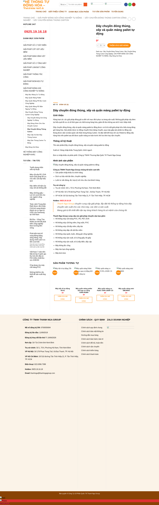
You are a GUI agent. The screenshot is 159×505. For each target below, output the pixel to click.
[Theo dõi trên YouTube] (134, 4)
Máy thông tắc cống (62, 245)
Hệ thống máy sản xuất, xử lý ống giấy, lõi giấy (73, 238)
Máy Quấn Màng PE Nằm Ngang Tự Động (34, 108)
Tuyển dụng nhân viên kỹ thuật (36, 168)
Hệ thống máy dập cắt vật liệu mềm (68, 230)
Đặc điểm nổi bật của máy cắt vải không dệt (38, 187)
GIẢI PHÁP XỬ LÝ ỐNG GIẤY (35, 63)
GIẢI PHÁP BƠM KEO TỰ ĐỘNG (33, 82)
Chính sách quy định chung (91, 327)
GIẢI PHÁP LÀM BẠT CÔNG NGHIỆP (34, 68)
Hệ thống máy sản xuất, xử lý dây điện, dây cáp (73, 242)
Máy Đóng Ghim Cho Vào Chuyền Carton (36, 124)
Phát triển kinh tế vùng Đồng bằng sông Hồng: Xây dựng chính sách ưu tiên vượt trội (37, 238)
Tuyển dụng (117, 12)
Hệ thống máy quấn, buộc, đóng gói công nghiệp (74, 234)
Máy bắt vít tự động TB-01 (62, 289)
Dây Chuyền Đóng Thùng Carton (51, 20)
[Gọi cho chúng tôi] (130, 4)
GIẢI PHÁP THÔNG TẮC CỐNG (33, 75)
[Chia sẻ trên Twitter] (102, 61)
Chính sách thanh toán (90, 354)
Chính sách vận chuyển (90, 347)
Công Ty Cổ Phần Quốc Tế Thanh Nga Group (84, 493)
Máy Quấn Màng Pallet (33, 98)
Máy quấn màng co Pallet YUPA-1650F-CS (105, 289)
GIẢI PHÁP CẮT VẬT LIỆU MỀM (33, 50)
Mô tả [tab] (55, 104)
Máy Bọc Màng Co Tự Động (34, 94)
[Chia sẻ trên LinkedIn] (113, 61)
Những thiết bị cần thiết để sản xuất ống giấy (38, 274)
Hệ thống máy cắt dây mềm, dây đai (69, 226)
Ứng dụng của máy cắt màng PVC (37, 266)
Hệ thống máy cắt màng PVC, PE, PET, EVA (72, 219)
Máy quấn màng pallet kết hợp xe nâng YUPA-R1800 (84, 290)
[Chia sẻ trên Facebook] (98, 61)
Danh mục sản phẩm (79, 12)
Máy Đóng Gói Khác (32, 147)
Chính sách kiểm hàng (89, 350)
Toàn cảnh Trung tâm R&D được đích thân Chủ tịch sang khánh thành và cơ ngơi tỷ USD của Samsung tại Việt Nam (38, 209)
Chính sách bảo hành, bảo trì (92, 339)
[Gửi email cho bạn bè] (106, 61)
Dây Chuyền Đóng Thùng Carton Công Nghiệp (34, 113)
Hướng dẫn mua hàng (89, 335)
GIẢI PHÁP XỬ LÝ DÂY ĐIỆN (34, 45)
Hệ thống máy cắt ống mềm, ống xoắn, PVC (72, 223)
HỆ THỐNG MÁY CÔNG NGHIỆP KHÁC (32, 153)
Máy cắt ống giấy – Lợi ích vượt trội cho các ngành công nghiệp (37, 196)
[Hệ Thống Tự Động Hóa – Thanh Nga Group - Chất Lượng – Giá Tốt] (39, 4)
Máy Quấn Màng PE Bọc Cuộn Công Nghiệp (35, 102)
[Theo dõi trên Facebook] (126, 4)
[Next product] (129, 19)
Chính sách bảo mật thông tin (92, 331)
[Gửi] (85, 4)
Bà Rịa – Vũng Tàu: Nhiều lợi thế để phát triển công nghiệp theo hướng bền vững (38, 224)
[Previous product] (133, 19)
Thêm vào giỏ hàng (119, 45)
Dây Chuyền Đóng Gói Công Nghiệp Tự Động (37, 119)
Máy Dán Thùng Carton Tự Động (36, 141)
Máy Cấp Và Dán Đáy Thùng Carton (34, 136)
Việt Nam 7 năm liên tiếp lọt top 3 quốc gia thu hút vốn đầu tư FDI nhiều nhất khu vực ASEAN (38, 256)
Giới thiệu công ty (57, 12)
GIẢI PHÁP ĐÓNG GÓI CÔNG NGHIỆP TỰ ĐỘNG (60, 18)
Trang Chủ (41, 12)
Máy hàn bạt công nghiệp (65, 249)
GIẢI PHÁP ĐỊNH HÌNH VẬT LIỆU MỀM (34, 57)
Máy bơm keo (60, 253)
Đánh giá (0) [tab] (63, 104)
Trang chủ (29, 18)
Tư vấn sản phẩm (100, 12)
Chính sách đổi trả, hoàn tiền (92, 343)
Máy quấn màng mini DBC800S (126, 289)
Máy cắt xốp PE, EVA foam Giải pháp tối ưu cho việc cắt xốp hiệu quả (38, 178)
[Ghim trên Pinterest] (110, 61)
